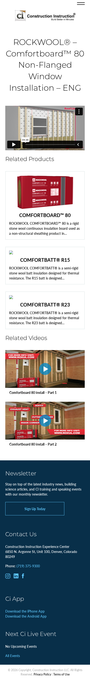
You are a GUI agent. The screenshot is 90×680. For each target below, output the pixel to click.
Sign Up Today (34, 508)
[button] (81, 3)
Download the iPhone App (25, 611)
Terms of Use (61, 674)
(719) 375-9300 (28, 565)
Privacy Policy (42, 674)
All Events (12, 655)
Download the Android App (26, 616)
